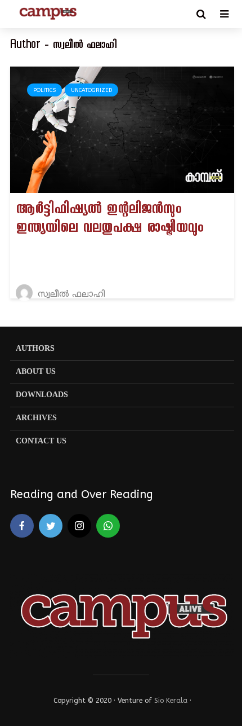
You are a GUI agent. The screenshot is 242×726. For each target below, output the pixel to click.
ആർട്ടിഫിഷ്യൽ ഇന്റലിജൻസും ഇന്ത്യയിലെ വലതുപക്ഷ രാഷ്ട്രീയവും (109, 220)
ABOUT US (36, 372)
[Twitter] (50, 526)
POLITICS (44, 90)
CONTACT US (41, 441)
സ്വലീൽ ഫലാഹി (70, 294)
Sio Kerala (170, 701)
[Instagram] (79, 526)
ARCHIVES (36, 418)
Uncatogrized (91, 90)
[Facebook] (22, 526)
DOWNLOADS (42, 395)
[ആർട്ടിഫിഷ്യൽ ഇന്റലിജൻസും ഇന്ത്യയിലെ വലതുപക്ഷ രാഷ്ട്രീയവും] (122, 129)
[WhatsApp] (108, 526)
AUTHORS (35, 349)
